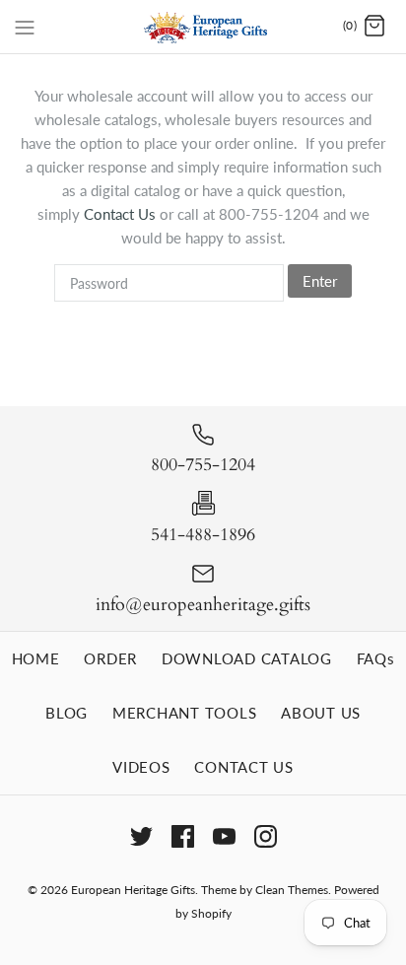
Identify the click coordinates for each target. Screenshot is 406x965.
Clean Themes (291, 889)
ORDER (110, 658)
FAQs (376, 658)
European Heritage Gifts (133, 889)
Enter (320, 281)
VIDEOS (141, 767)
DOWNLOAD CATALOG (247, 658)
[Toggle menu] (24, 25)
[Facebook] (182, 836)
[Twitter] (141, 836)
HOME (36, 658)
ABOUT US (321, 713)
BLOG (66, 713)
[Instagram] (265, 836)
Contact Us (122, 214)
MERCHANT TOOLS (184, 713)
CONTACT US (244, 767)
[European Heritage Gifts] (203, 26)
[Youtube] (224, 836)
